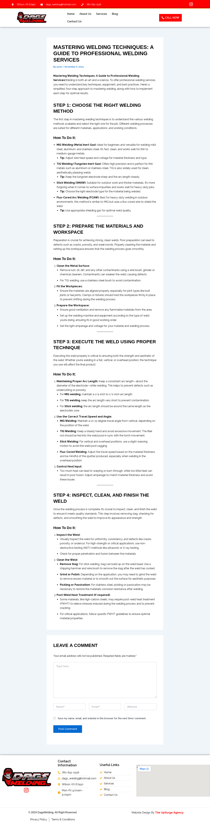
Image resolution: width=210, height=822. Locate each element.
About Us (85, 13)
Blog (115, 13)
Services (101, 13)
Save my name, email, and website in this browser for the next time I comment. (102, 718)
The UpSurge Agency (169, 812)
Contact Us (74, 21)
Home (70, 13)
